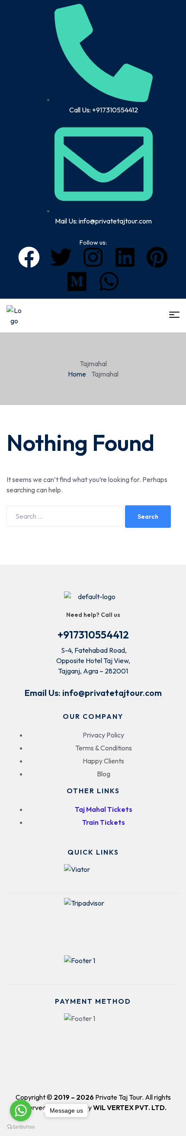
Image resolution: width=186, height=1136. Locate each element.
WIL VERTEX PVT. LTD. (130, 1107)
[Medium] (77, 281)
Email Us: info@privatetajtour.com (93, 692)
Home (77, 374)
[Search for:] (65, 516)
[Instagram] (93, 257)
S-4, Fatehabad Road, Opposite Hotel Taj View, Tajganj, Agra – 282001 (93, 660)
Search (148, 516)
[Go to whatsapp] (21, 1110)
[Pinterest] (157, 257)
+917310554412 (93, 634)
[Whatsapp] (109, 281)
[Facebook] (29, 257)
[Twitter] (61, 257)
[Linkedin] (125, 257)
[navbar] (174, 315)
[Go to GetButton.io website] (21, 1127)
